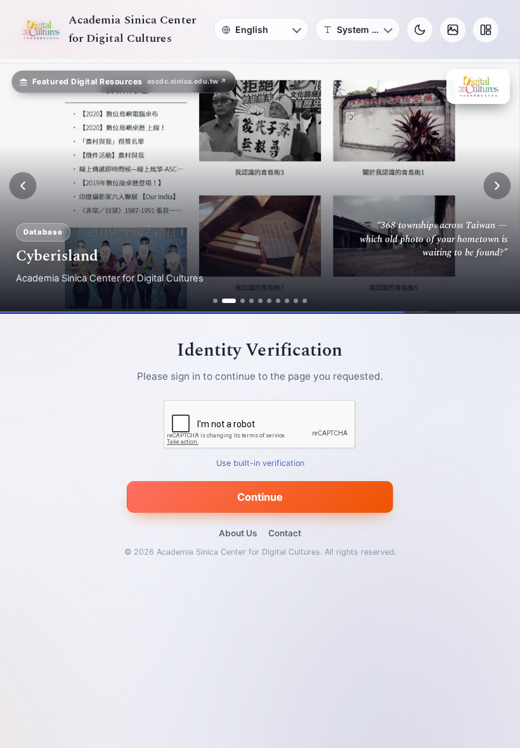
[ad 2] (224, 301)
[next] (497, 186)
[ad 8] (287, 301)
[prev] (23, 186)
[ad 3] (238, 301)
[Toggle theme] (419, 29)
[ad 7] (278, 301)
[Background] (452, 29)
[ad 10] (304, 301)
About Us (238, 533)
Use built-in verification (260, 463)
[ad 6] (269, 301)
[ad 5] (260, 301)
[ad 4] (251, 301)
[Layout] (485, 29)
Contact (284, 533)
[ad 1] (215, 301)
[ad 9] (296, 301)
